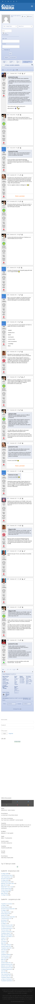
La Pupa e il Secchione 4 (6, 926)
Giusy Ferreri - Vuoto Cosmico (8, 810)
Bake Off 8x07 (4, 893)
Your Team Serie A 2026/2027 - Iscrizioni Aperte (12, 820)
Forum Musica (4, 813)
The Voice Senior (5, 930)
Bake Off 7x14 (4, 885)
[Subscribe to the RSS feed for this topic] (32, 64)
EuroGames (4, 920)
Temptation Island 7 (5, 933)
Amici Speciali (4, 949)
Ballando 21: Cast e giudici (7, 833)
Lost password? (13, 57)
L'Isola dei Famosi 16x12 (6, 875)
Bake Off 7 (3, 939)
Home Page (4, 62)
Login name (4, 38)
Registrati (11, 733)
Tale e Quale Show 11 (6, 912)
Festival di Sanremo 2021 (7, 964)
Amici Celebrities (5, 958)
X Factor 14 (18, 61)
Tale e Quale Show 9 (5, 974)
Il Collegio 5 (4, 910)
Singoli (2, 808)
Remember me (7, 49)
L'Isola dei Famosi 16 (6, 918)
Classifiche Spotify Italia (6, 848)
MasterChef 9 (4, 915)
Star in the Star (4, 972)
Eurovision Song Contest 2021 (8, 908)
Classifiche (3, 823)
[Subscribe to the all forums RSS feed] (3, 671)
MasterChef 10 (4, 921)
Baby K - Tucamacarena (6, 838)
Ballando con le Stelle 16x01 (7, 883)
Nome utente (4, 719)
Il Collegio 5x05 (4, 891)
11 (11, 69)
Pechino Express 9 (5, 913)
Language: (19, 703)
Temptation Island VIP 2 (6, 948)
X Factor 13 (3, 951)
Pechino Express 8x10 (6, 882)
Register (30, 16)
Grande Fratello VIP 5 (6, 962)
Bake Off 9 (3, 959)
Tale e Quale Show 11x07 (7, 877)
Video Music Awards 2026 (7, 857)
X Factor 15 (3, 953)
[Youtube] (13, 1)
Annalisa (3, 852)
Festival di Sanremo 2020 (7, 967)
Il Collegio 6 (4, 923)
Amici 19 (3, 961)
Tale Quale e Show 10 (6, 944)
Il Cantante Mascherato (6, 969)
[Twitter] (2, 1)
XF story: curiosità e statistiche (27, 62)
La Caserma (4, 941)
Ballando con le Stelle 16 (6, 936)
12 (13, 69)
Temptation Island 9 (5, 977)
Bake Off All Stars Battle (6, 935)
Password (4, 43)
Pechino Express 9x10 (6, 888)
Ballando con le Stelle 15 (6, 966)
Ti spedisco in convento (6, 903)
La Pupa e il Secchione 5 (6, 979)
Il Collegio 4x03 (4, 880)
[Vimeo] (8, 1)
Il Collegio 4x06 (4, 873)
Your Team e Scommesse (7, 818)
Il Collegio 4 (4, 905)
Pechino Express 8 (5, 907)
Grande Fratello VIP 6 (6, 976)
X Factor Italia (11, 62)
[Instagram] (16, 1)
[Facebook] (5, 1)
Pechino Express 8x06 (6, 890)
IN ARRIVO (3, 831)
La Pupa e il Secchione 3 (6, 931)
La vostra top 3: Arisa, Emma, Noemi (9, 815)
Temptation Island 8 (5, 954)
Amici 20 (3, 971)
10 (10, 69)
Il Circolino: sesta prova (6, 843)
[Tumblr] (11, 1)
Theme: (4, 703)
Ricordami (4, 730)
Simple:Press (17, 709)
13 (15, 669)
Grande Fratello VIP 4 (6, 946)
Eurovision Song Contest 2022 (8, 917)
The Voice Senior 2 (5, 956)
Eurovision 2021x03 (5, 878)
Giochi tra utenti (4, 841)
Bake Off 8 (3, 943)
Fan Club (3, 851)
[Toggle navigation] (32, 6)
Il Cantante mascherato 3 (7, 980)
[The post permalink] (20, 73)
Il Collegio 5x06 (4, 895)
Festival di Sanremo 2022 (7, 925)
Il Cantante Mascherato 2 (7, 928)
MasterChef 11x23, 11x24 (7, 886)
